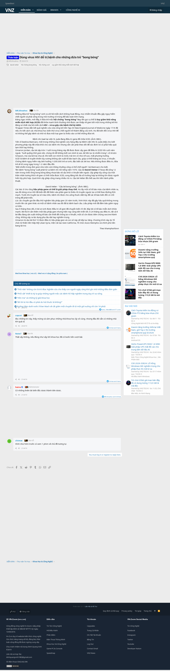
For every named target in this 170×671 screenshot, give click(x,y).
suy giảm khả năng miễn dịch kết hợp (65, 65)
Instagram (131, 635)
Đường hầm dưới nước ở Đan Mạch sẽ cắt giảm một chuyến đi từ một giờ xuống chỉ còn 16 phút (61, 306)
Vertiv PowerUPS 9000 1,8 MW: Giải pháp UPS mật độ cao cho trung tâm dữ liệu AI (145, 347)
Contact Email (92, 648)
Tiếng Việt (25, 611)
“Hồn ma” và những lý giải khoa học (33, 297)
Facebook (131, 630)
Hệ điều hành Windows (140, 376)
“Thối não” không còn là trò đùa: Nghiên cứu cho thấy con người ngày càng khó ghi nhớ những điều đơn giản (67, 289)
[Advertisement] (85, 33)
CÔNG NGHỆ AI (73, 10)
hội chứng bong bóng (29, 65)
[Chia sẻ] (16, 307)
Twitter (130, 639)
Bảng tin (90, 639)
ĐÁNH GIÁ (41, 10)
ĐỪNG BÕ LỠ (132, 231)
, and (111, 310)
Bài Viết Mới (131, 306)
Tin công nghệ (133, 626)
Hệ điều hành (52, 630)
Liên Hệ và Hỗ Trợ (91, 606)
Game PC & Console (54, 648)
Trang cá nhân (93, 630)
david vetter (14, 65)
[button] (33, 9)
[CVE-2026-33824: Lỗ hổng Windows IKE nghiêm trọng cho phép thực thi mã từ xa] (128, 366)
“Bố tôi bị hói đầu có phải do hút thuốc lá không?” (39, 302)
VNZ (163, 3)
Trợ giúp (138, 611)
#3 (19, 379)
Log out (90, 644)
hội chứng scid (44, 65)
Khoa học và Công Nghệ (56, 644)
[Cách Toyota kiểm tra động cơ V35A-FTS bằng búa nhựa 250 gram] (128, 313)
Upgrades (91, 626)
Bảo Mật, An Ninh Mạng (140, 393)
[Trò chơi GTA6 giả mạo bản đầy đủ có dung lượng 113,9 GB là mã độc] (128, 383)
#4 (19, 395)
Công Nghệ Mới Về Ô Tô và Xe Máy (145, 323)
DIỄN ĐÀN (26, 10)
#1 (19, 308)
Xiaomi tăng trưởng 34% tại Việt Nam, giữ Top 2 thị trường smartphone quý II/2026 (145, 330)
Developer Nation (134, 648)
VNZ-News (91, 653)
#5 (19, 448)
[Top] (154, 611)
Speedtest (9, 3)
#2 (19, 326)
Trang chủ (148, 611)
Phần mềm (51, 635)
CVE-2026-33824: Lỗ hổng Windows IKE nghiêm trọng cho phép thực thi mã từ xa (145, 366)
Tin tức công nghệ (54, 626)
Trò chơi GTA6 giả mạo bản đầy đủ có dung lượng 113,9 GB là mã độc (145, 383)
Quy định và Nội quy (111, 611)
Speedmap (51, 653)
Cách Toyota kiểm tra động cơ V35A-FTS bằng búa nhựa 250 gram (145, 313)
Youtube (130, 644)
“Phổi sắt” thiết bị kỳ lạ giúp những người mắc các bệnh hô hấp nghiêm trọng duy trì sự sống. (60, 293)
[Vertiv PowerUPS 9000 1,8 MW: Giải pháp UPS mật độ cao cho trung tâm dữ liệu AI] (128, 346)
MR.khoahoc (13, 61)
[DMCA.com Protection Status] (13, 667)
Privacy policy (127, 611)
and (115, 328)
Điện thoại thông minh (56, 639)
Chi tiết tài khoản (94, 635)
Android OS (135, 340)
